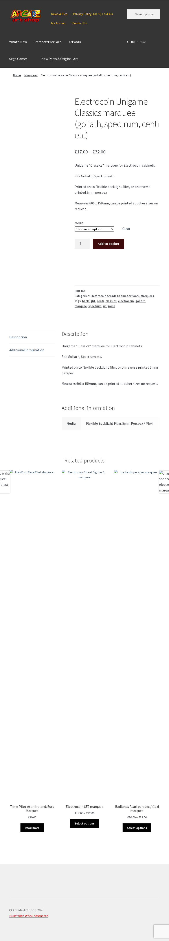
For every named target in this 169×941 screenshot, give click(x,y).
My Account (58, 23)
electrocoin (126, 301)
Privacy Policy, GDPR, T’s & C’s (93, 14)
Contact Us (79, 23)
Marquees (31, 75)
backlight (88, 301)
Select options (85, 823)
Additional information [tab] (26, 350)
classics (111, 301)
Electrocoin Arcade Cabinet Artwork (115, 296)
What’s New (18, 42)
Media (79, 223)
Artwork (75, 42)
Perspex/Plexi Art (48, 42)
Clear (126, 228)
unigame (109, 306)
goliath (140, 301)
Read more (32, 828)
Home (17, 75)
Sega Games (18, 58)
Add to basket (108, 243)
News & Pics (59, 14)
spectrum (94, 306)
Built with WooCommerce (28, 916)
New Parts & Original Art (59, 58)
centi (100, 301)
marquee (81, 306)
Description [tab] (18, 337)
